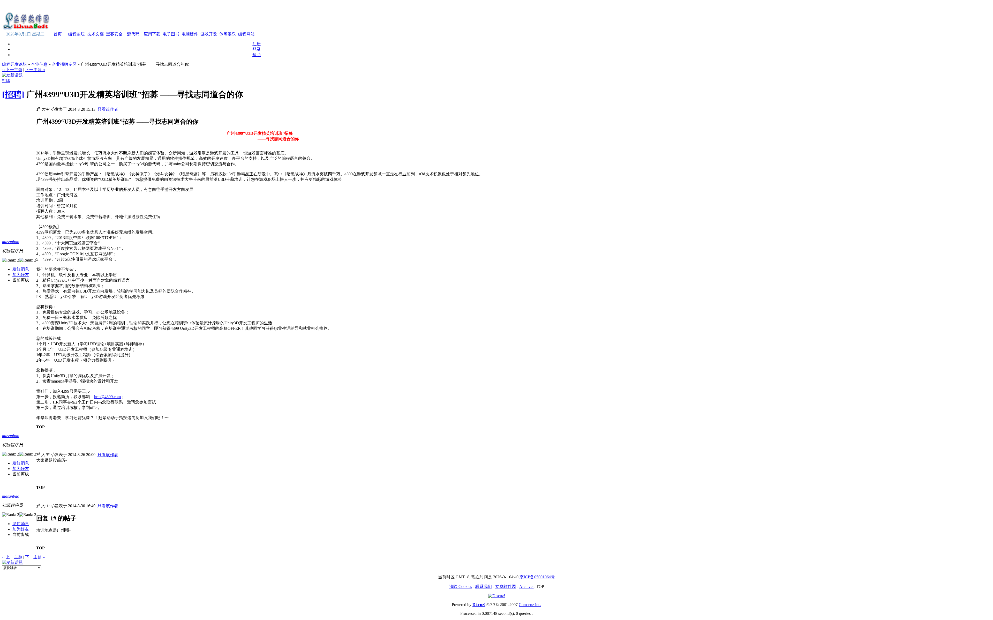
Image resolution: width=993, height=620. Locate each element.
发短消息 (20, 269)
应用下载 (152, 34)
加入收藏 (195, 6)
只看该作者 (107, 109)
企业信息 (39, 64)
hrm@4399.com (107, 396)
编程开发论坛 (14, 64)
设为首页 (213, 6)
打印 (6, 80)
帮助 (256, 55)
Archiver (526, 586)
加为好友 (20, 274)
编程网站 (246, 34)
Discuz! (478, 604)
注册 (256, 44)
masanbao (10, 242)
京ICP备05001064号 (537, 577)
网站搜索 (230, 6)
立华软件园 (505, 586)
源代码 (133, 34)
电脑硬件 (190, 34)
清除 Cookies (460, 586)
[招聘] (13, 94)
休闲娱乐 (227, 34)
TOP (40, 427)
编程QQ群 (249, 6)
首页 (58, 34)
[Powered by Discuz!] (496, 596)
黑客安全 (114, 34)
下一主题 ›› (35, 70)
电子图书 (171, 34)
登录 (256, 49)
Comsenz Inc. (530, 604)
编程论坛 (76, 34)
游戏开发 (208, 34)
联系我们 (483, 586)
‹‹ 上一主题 (12, 70)
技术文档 (95, 34)
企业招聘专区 (64, 64)
